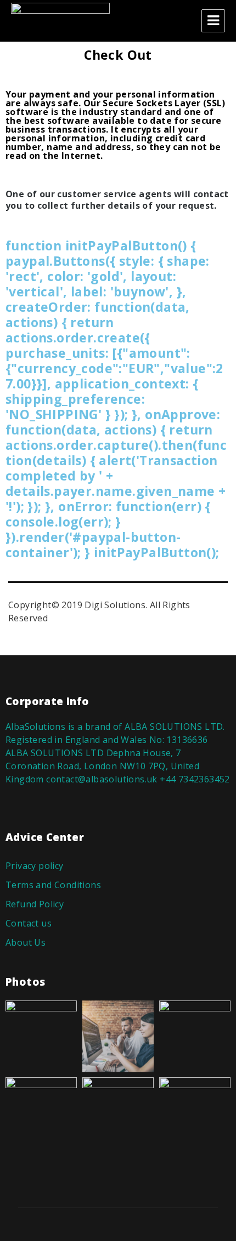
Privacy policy (34, 866)
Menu (213, 20)
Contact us (28, 923)
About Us (25, 942)
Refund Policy (34, 904)
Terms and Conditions (53, 885)
